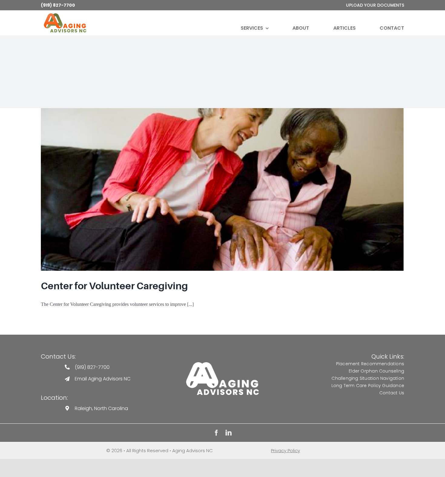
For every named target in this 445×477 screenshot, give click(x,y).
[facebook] (216, 433)
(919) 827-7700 (58, 5)
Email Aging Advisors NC (102, 378)
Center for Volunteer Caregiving (114, 285)
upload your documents (375, 5)
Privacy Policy (285, 450)
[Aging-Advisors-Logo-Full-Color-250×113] (65, 15)
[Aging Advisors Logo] (222, 364)
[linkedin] (229, 433)
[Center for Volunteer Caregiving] (222, 189)
